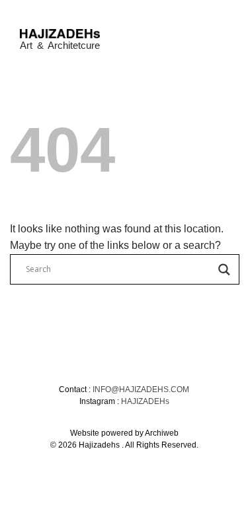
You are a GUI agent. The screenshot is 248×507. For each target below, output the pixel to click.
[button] (220, 34)
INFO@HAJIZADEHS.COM (141, 389)
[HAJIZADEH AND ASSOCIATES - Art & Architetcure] (60, 33)
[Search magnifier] (224, 270)
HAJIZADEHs (145, 401)
